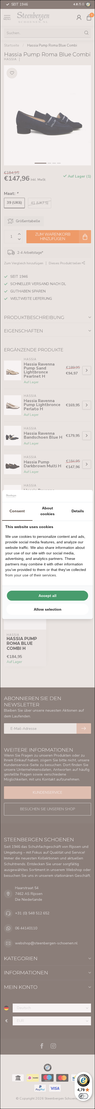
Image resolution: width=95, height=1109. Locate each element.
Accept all (47, 596)
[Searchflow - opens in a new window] (83, 496)
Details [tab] (78, 511)
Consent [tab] (17, 511)
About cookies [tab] (47, 511)
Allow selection (47, 609)
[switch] (83, 1096)
